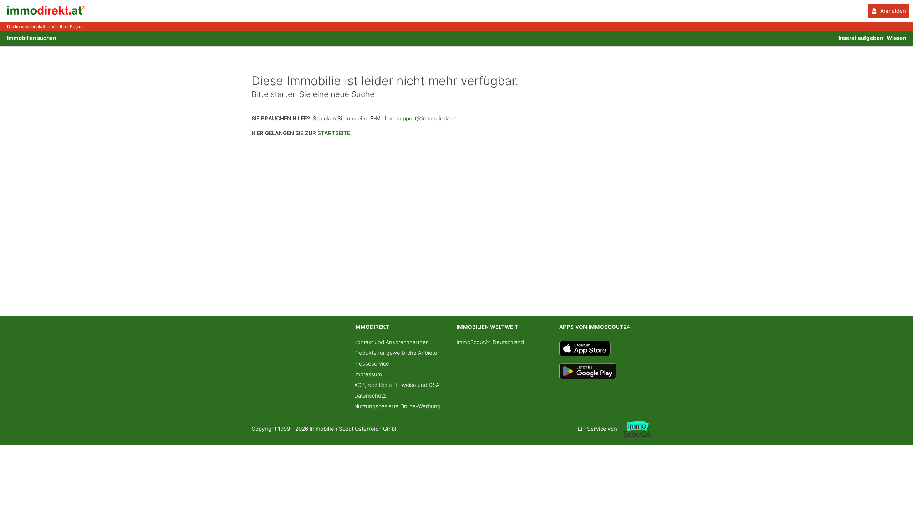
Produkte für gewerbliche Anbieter (396, 352)
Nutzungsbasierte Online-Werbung (397, 406)
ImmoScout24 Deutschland (490, 342)
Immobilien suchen (31, 38)
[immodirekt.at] (46, 13)
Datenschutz (370, 395)
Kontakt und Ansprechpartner (391, 342)
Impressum (368, 374)
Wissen (896, 38)
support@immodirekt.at (426, 118)
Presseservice (371, 363)
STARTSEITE (333, 133)
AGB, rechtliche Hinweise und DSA (396, 385)
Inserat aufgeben (860, 38)
